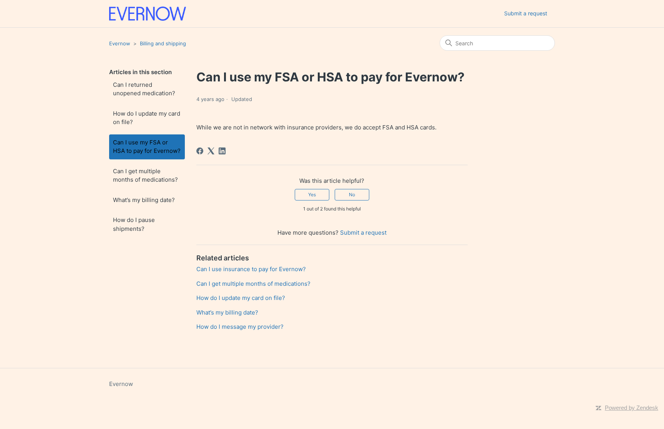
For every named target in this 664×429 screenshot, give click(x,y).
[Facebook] (199, 150)
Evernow (119, 43)
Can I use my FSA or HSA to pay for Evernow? (147, 147)
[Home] (147, 14)
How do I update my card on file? (146, 118)
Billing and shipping (163, 43)
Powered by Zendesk (631, 407)
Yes (312, 194)
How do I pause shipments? (134, 224)
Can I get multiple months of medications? (145, 175)
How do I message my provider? (240, 326)
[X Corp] (211, 150)
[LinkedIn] (222, 150)
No (352, 194)
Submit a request (525, 13)
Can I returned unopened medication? (144, 89)
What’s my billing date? (144, 200)
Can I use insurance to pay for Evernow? (251, 269)
